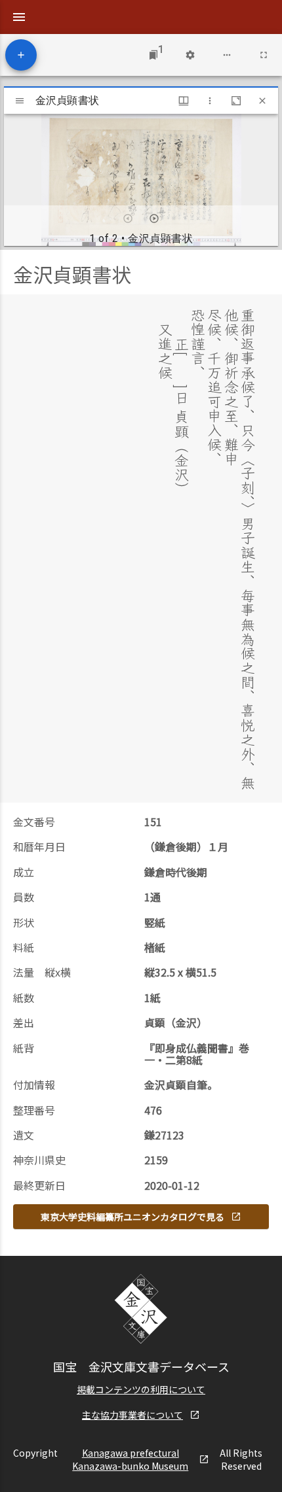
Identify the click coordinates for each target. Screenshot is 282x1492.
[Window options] (210, 101)
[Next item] (154, 218)
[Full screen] (264, 55)
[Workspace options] (227, 55)
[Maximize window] (236, 101)
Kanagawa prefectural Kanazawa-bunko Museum (130, 1459)
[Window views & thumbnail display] (184, 101)
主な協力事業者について (132, 1414)
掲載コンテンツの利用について (141, 1389)
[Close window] (262, 101)
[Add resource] (21, 55)
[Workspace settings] (190, 55)
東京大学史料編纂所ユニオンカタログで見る (132, 1216)
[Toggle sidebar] (20, 101)
